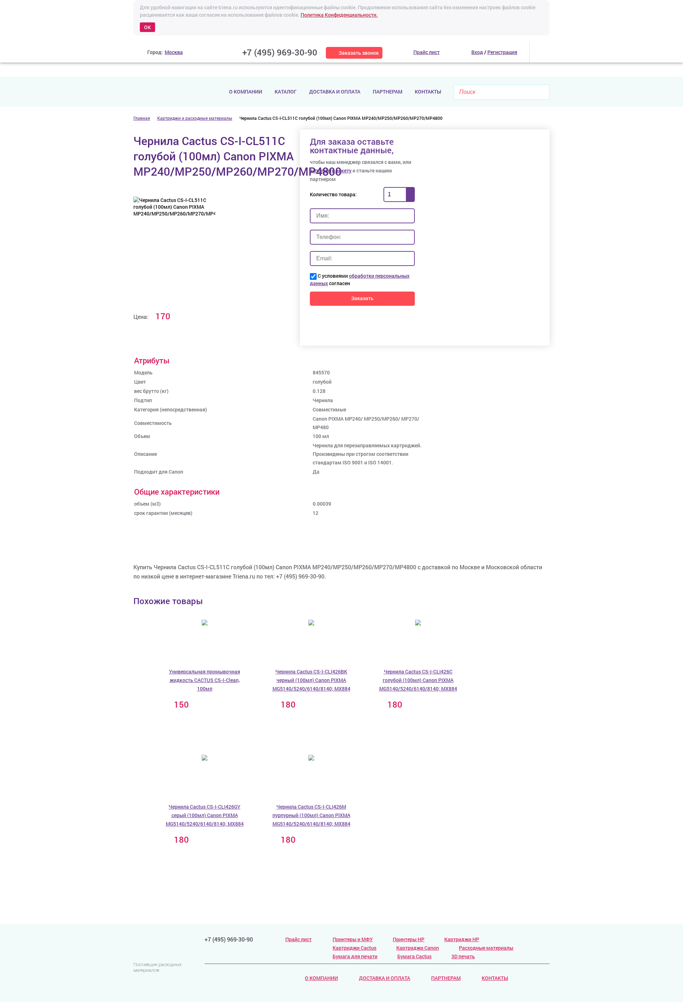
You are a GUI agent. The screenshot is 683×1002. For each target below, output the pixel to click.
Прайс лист (298, 939)
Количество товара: (333, 194)
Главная (141, 118)
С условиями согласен (359, 279)
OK (147, 27)
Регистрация (502, 52)
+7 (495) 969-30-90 (279, 52)
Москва (174, 52)
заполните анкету (330, 170)
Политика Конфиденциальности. (339, 14)
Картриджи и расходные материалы (194, 118)
